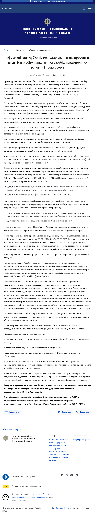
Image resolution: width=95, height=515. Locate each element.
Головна (7, 50)
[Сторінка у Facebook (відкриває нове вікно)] (62, 475)
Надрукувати (14, 412)
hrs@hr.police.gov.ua (81, 440)
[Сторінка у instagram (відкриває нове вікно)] (76, 475)
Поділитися (66, 412)
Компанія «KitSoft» (63, 508)
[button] (12, 429)
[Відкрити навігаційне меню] (10, 8)
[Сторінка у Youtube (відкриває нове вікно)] (71, 475)
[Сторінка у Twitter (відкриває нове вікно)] (67, 475)
